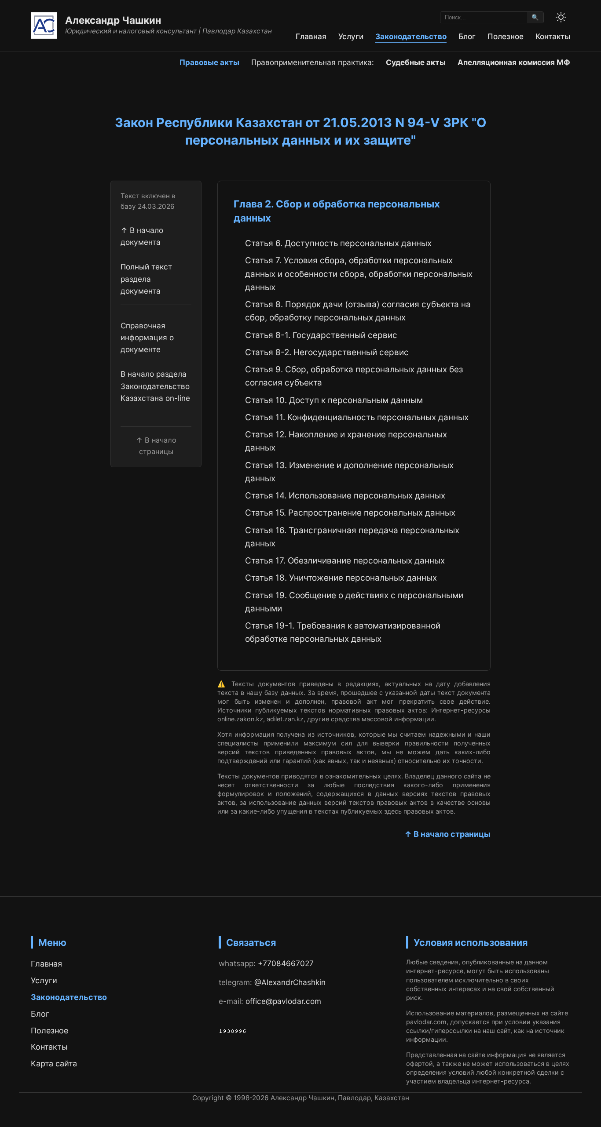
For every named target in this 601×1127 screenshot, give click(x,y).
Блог (467, 36)
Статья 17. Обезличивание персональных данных (345, 561)
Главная (311, 36)
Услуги (350, 36)
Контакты (552, 36)
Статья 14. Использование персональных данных (345, 496)
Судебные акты (416, 62)
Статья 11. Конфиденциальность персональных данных (357, 417)
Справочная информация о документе (147, 337)
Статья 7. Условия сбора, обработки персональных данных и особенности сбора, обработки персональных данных (359, 273)
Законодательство (411, 36)
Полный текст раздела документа (146, 278)
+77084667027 (286, 963)
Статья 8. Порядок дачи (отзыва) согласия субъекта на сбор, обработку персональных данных (358, 311)
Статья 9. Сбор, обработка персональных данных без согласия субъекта (354, 376)
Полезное (505, 36)
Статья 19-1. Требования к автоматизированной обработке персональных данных (342, 632)
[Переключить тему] (561, 17)
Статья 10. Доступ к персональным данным (334, 400)
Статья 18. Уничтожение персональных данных (341, 578)
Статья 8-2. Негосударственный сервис (327, 352)
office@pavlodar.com (283, 1001)
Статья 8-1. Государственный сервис (321, 335)
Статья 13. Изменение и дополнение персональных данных (349, 472)
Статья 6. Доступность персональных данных (338, 243)
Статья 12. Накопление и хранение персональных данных (346, 441)
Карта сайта (54, 1063)
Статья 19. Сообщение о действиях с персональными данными (354, 602)
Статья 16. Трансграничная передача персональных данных (352, 537)
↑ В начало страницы (447, 834)
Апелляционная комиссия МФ (514, 62)
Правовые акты (209, 62)
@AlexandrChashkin (290, 982)
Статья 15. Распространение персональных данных (350, 513)
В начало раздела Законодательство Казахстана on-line (155, 386)
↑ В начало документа (142, 236)
